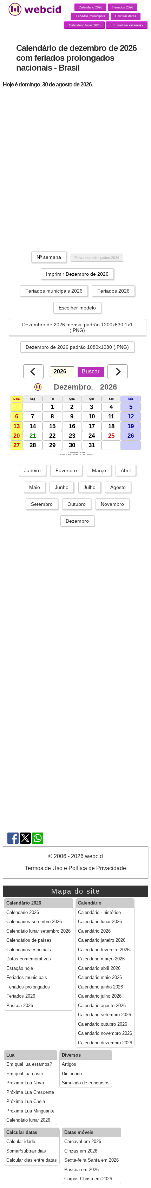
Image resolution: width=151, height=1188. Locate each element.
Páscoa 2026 (19, 1005)
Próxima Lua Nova (25, 1083)
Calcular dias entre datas (31, 1160)
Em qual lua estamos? (127, 25)
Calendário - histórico (99, 912)
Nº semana (49, 257)
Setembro (42, 504)
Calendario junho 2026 (100, 987)
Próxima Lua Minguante (30, 1111)
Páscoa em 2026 (81, 1169)
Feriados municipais (90, 16)
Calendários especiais (28, 949)
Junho (61, 487)
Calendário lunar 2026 (84, 25)
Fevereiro (66, 470)
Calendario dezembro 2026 (105, 1042)
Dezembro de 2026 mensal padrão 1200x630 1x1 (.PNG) (77, 327)
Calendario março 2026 (101, 959)
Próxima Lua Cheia (25, 1101)
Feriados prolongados (28, 987)
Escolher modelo (77, 308)
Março (99, 470)
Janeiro (32, 470)
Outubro (76, 504)
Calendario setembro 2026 (104, 1014)
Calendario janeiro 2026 (101, 940)
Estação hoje (19, 968)
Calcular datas (125, 16)
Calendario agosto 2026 (102, 1005)
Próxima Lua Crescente (30, 1092)
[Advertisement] (75, 168)
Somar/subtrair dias (26, 1151)
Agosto (118, 487)
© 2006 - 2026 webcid (75, 856)
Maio (34, 487)
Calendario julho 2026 (100, 996)
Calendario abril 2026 (99, 968)
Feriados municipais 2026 (54, 291)
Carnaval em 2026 (82, 1141)
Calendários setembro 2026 (34, 921)
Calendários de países (29, 940)
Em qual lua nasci (24, 1073)
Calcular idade (20, 1141)
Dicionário (72, 1073)
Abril (126, 470)
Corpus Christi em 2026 (88, 1178)
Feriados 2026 (122, 7)
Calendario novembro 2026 (105, 1033)
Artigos (69, 1064)
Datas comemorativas (28, 959)
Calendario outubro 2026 (102, 1024)
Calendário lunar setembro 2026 (38, 931)
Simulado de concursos (86, 1083)
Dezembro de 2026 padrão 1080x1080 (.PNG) (77, 347)
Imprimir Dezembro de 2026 (77, 274)
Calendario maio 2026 (100, 977)
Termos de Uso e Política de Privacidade (75, 868)
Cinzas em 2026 (80, 1151)
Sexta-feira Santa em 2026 (91, 1160)
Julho (90, 487)
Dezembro (77, 521)
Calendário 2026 (90, 7)
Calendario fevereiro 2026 (104, 949)
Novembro (112, 504)
